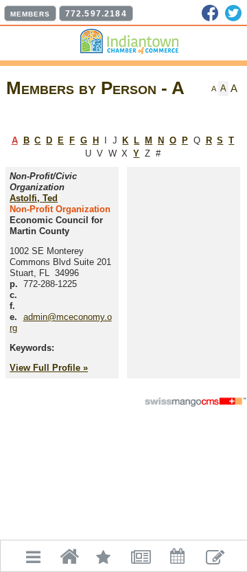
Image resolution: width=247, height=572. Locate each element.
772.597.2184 (96, 14)
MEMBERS (30, 14)
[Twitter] (233, 13)
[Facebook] (210, 13)
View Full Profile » (49, 368)
